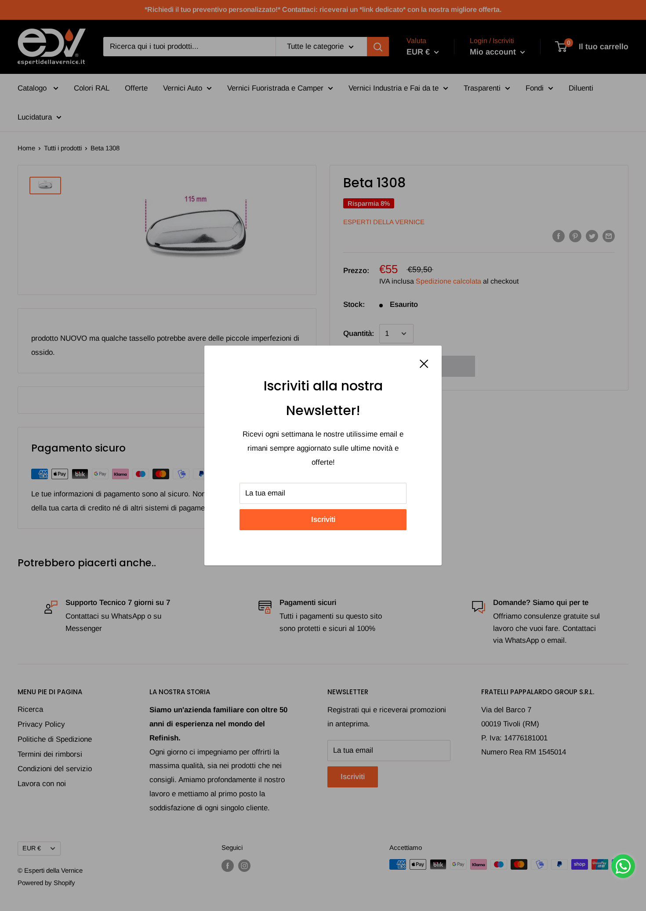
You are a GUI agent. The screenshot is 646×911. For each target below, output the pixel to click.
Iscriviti (323, 519)
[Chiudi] (424, 363)
